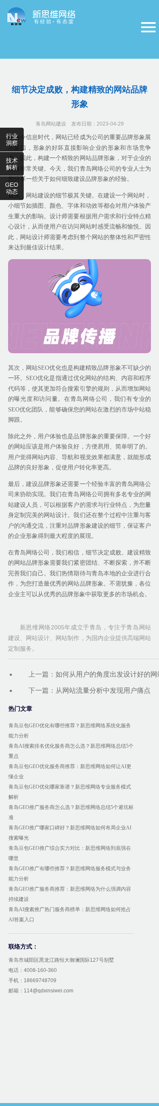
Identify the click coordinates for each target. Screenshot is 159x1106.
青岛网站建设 (51, 124)
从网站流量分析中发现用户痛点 (103, 690)
